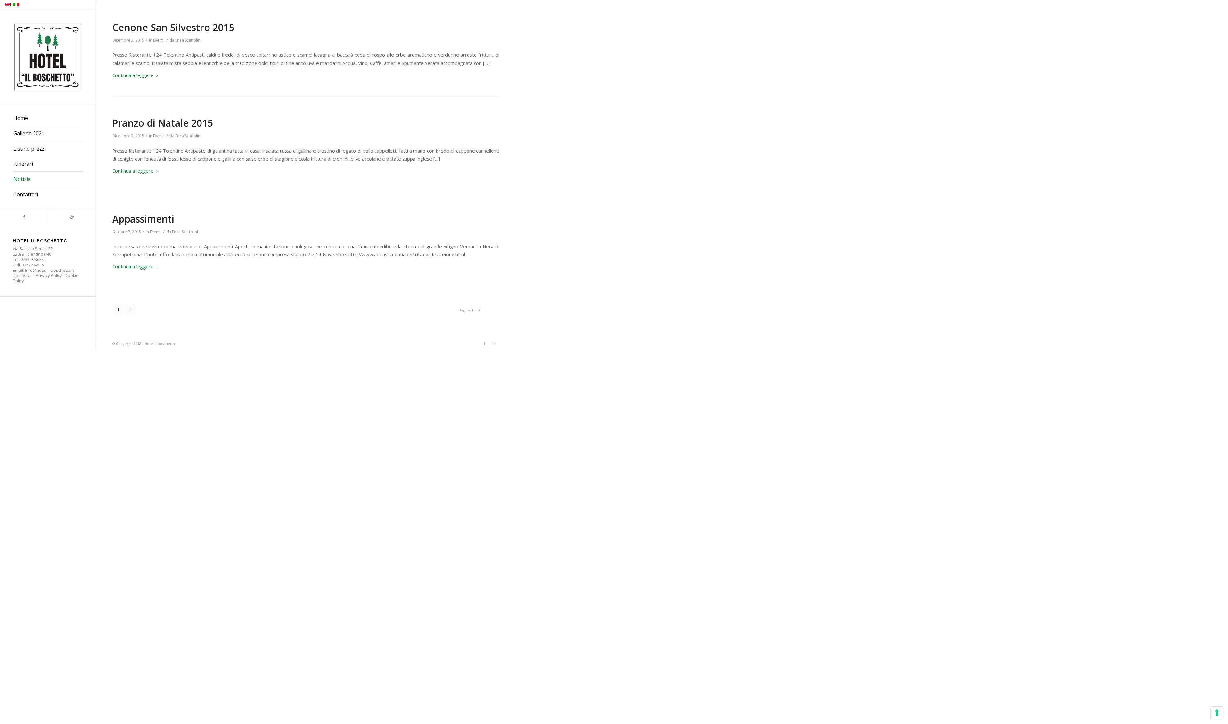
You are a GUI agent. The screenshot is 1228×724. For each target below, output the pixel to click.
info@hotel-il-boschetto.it (49, 270)
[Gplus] (72, 217)
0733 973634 (32, 259)
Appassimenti (143, 218)
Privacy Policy (49, 275)
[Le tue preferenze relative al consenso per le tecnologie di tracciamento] (1217, 713)
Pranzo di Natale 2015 (162, 123)
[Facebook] (24, 217)
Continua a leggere (133, 75)
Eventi (158, 40)
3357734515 (33, 265)
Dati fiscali (23, 275)
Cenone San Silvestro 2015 (173, 27)
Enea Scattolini (188, 40)
